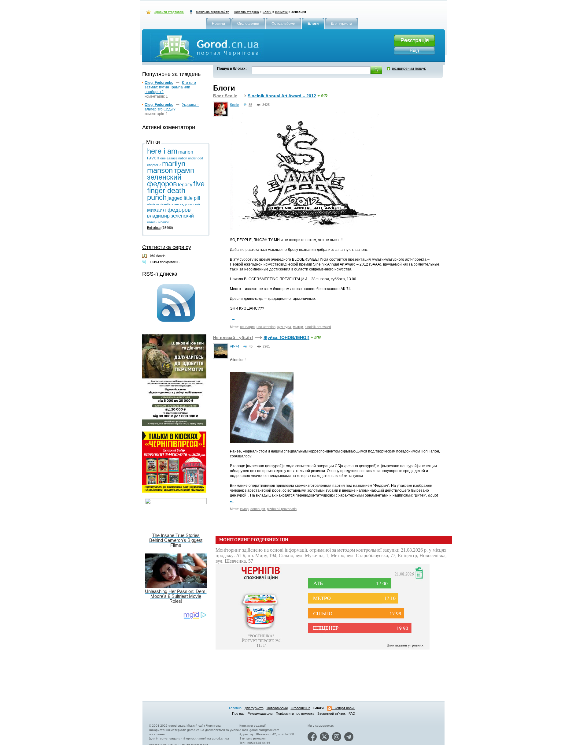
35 (250, 104)
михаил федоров (169, 210)
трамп (184, 170)
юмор (244, 509)
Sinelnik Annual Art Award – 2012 (282, 95)
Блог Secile (225, 95)
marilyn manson (166, 166)
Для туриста (254, 708)
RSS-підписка (159, 274)
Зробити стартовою (169, 11)
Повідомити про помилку (295, 713)
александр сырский (186, 204)
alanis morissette (159, 204)
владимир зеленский (170, 215)
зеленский (164, 177)
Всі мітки (281, 11)
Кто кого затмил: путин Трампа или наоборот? (170, 87)
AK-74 (234, 346)
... (233, 318)
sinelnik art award (318, 327)
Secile (234, 104)
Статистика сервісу (166, 247)
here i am (162, 151)
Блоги (267, 11)
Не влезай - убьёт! (233, 337)
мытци (298, 327)
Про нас (238, 713)
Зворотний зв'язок (331, 713)
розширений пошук (409, 68)
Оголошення (300, 708)
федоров (162, 184)
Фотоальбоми (277, 708)
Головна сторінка (246, 11)
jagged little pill (184, 198)
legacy (185, 184)
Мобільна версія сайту (212, 11)
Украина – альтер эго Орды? (172, 106)
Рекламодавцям (260, 713)
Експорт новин (343, 708)
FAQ (352, 713)
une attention (266, 327)
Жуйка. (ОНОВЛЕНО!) (286, 337)
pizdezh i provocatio (282, 509)
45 (251, 346)
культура (284, 327)
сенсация (247, 327)
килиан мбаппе (158, 222)
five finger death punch (176, 190)
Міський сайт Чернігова (203, 725)
